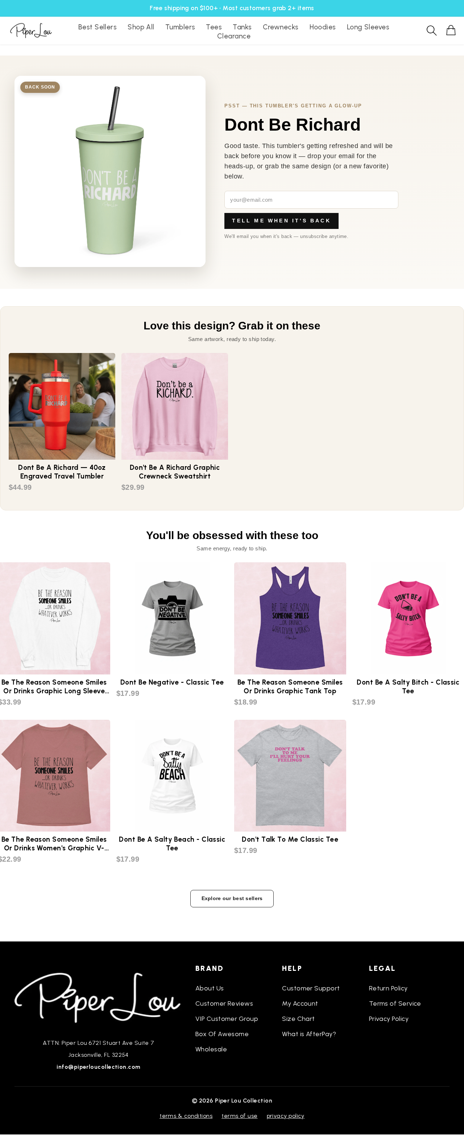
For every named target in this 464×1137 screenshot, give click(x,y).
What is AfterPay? (309, 1034)
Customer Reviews (224, 1003)
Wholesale (211, 1049)
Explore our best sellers (232, 898)
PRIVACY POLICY (285, 1115)
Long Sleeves (368, 27)
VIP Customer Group (226, 1019)
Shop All (141, 27)
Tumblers (180, 27)
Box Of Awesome (222, 1034)
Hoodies (323, 27)
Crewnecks (281, 27)
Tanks (242, 27)
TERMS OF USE (239, 1115)
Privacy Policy (389, 1019)
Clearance (233, 36)
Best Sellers (97, 27)
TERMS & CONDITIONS (186, 1115)
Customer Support (311, 988)
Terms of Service (395, 1003)
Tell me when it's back (281, 220)
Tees (214, 27)
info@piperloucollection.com (98, 1066)
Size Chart (298, 1019)
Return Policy (388, 988)
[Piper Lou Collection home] (98, 997)
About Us (209, 988)
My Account (300, 1003)
